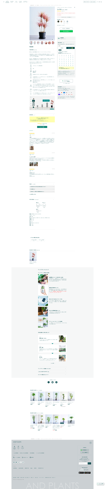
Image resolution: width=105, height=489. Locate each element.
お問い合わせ (36, 477)
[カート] (101, 1)
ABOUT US (27, 468)
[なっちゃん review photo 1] (31, 148)
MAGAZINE (21, 468)
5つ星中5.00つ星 (44, 123)
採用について (53, 477)
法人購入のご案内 (22, 477)
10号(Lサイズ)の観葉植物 (41, 240)
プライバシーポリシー (41, 477)
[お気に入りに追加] (74, 7)
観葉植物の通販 (32, 5)
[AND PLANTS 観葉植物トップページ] (7, 2)
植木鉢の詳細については (60, 25)
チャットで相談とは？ (65, 83)
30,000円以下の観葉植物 (34, 240)
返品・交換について (27, 477)
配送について (32, 477)
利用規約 (18, 477)
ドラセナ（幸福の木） (37, 5)
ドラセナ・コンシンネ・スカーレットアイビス (45, 5)
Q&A (31, 468)
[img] (32, 133)
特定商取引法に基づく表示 (48, 477)
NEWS (35, 468)
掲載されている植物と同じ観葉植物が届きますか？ (37, 191)
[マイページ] (99, 1)
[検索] (97, 1)
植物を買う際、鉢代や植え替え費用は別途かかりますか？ (38, 186)
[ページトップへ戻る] (84, 442)
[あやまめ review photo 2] (36, 164)
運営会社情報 (14, 477)
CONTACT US (40, 468)
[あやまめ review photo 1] (31, 164)
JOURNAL (15, 468)
